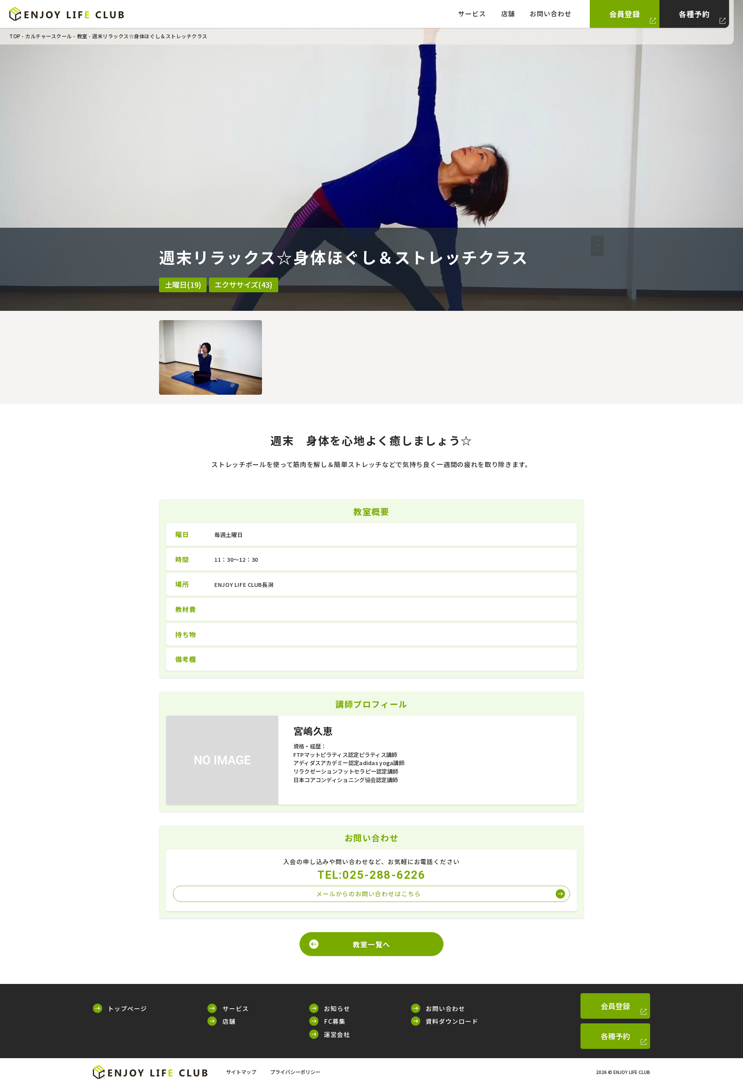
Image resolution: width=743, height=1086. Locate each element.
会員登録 (624, 14)
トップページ (127, 1008)
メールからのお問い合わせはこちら (368, 893)
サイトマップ (241, 1072)
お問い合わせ (551, 13)
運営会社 (337, 1034)
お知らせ (337, 1008)
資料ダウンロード (452, 1021)
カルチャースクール (48, 36)
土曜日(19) (183, 284)
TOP (15, 36)
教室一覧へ (371, 944)
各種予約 (694, 14)
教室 (82, 36)
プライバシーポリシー (295, 1072)
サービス (472, 13)
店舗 (508, 13)
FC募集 (335, 1021)
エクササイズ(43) (243, 284)
